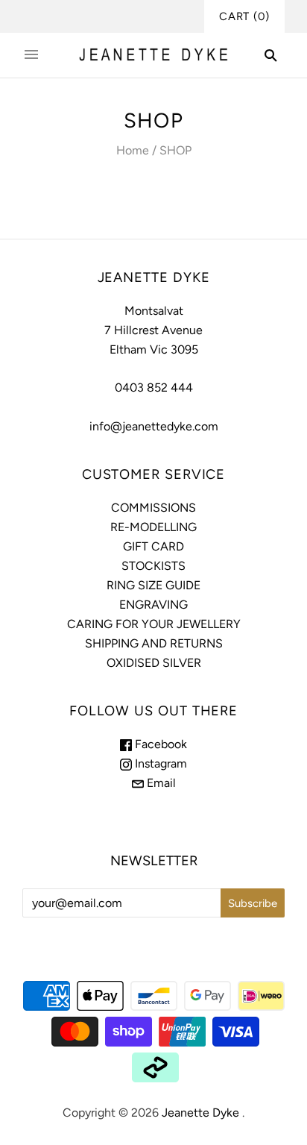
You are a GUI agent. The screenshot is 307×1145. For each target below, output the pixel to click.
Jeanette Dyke (200, 1112)
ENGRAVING (153, 604)
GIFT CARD (153, 546)
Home (132, 150)
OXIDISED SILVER (154, 663)
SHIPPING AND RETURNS (154, 643)
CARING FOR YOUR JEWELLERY (154, 624)
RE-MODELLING (153, 527)
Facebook (159, 744)
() (244, 16)
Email (160, 783)
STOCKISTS (153, 566)
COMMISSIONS (153, 508)
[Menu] (31, 55)
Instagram (159, 763)
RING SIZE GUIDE (153, 585)
